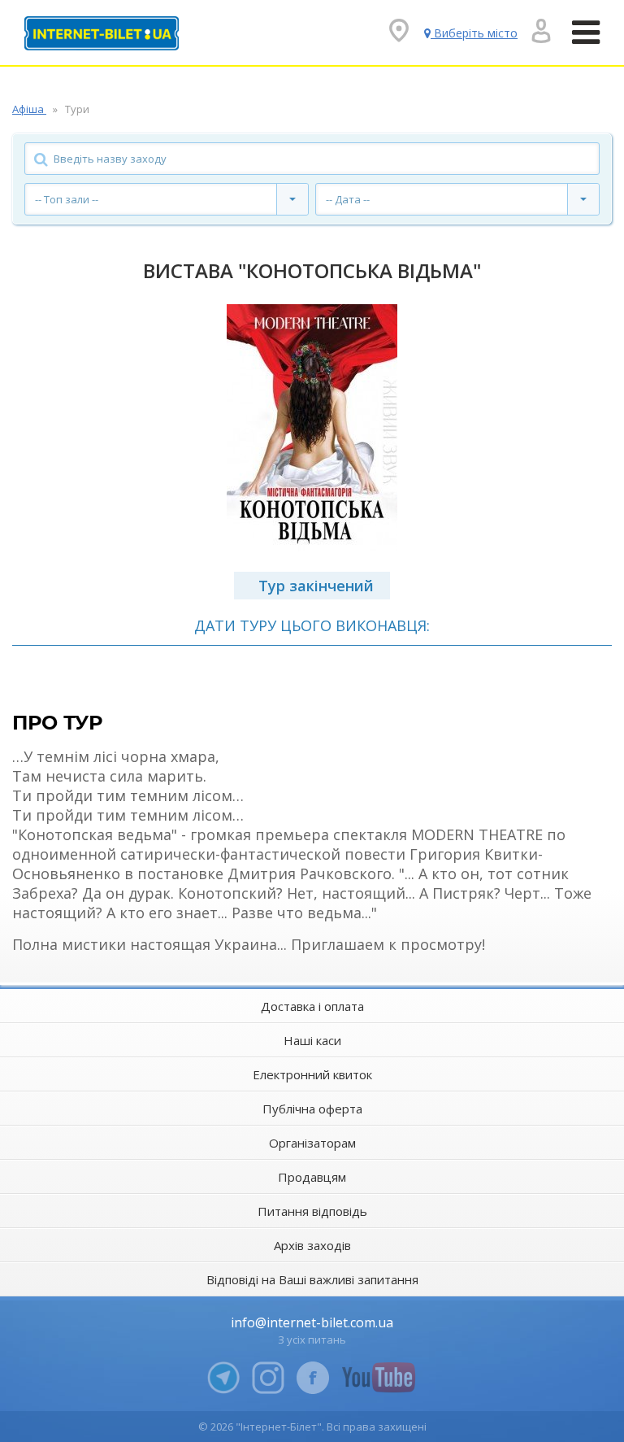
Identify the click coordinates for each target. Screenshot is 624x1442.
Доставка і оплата (312, 1006)
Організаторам (312, 1143)
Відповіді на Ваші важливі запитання (312, 1279)
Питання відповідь (312, 1211)
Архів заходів (312, 1245)
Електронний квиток (312, 1074)
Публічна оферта (312, 1108)
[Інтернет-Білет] (101, 33)
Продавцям (312, 1177)
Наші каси (312, 1040)
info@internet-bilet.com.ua (312, 1322)
